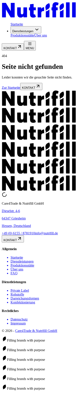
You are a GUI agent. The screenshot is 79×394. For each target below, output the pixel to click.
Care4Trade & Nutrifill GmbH (36, 331)
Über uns (40, 35)
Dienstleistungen (22, 31)
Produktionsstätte (22, 35)
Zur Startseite (11, 87)
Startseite (17, 24)
